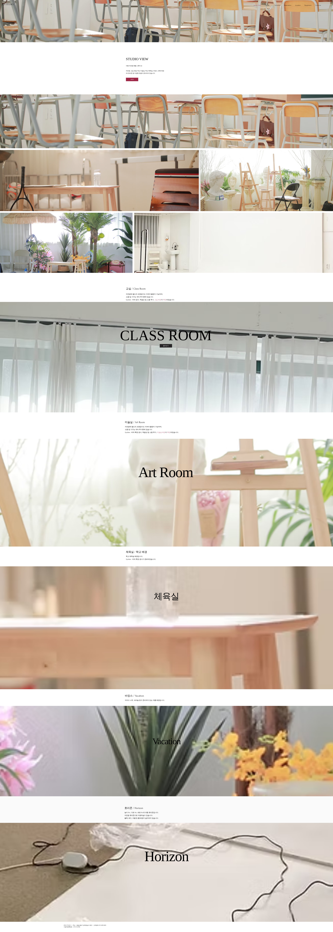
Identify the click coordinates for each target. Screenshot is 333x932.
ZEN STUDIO (8, 4)
